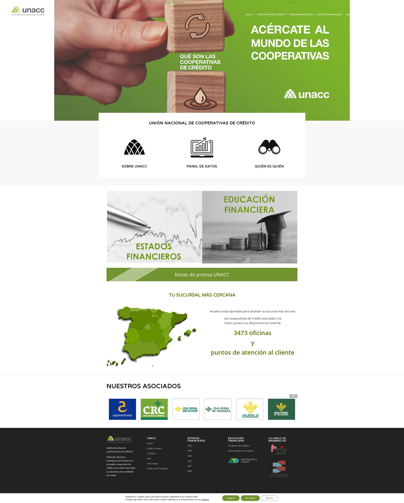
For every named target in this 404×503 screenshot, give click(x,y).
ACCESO (293, 2)
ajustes (205, 499)
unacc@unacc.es (175, 2)
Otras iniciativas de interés (241, 450)
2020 (189, 471)
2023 (189, 455)
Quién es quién (154, 448)
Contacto (151, 453)
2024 (189, 450)
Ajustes (269, 498)
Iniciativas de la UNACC (239, 445)
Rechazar (250, 498)
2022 (189, 461)
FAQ (149, 458)
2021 (189, 466)
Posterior (295, 396)
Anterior (291, 396)
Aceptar (231, 498)
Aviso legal (152, 463)
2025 (189, 445)
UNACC (150, 443)
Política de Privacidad (157, 468)
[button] (161, 480)
